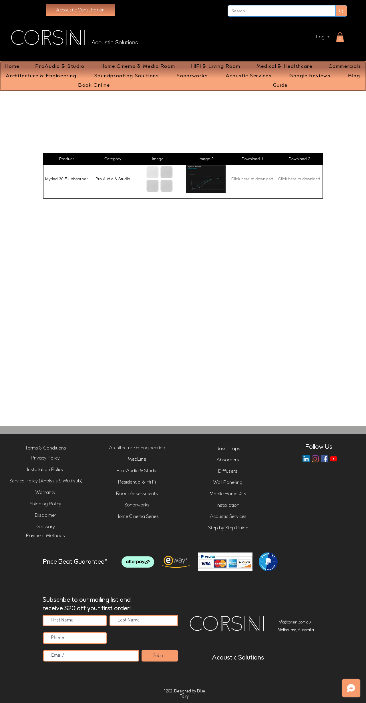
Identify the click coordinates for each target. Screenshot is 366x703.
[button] (340, 37)
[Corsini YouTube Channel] (333, 458)
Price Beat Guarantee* (75, 562)
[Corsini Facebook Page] (324, 458)
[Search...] (341, 10)
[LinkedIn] (306, 458)
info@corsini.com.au (294, 622)
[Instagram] (315, 458)
